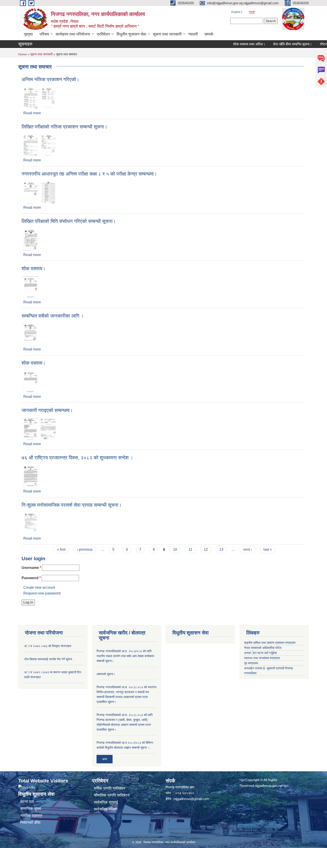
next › (247, 549)
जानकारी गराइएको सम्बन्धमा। (47, 410)
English (235, 12)
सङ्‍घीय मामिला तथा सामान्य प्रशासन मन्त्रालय (269, 642)
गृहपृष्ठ (28, 34)
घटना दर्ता (27, 802)
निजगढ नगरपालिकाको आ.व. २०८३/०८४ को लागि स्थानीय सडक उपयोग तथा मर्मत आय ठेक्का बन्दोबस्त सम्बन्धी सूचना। (125, 656)
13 (221, 549)
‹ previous (85, 549)
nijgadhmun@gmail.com (191, 799)
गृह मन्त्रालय (251, 663)
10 (175, 549)
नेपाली (252, 12)
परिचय (44, 34)
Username (31, 568)
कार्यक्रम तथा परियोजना (73, 34)
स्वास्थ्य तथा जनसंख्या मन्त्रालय (262, 658)
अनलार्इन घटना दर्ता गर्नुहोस (260, 653)
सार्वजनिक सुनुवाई (106, 802)
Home (22, 54)
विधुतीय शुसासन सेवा (131, 34)
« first (61, 549)
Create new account (39, 587)
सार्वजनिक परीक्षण (105, 809)
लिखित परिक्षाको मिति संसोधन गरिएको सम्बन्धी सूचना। (69, 221)
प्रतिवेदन (103, 34)
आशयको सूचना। (106, 674)
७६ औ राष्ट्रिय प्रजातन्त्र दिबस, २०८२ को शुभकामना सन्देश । (77, 457)
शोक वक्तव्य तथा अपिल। (239, 44)
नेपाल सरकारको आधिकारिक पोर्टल (262, 648)
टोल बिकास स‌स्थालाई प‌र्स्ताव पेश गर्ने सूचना (48, 659)
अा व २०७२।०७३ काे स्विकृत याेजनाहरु (47, 646)
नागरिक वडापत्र (31, 816)
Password (31, 578)
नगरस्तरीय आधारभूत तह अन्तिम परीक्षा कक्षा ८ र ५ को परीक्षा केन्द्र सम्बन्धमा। (89, 174)
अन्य (104, 759)
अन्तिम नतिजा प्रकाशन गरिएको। (50, 79)
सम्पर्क (208, 34)
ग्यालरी (193, 34)
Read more (32, 113)
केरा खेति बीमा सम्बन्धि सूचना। (282, 44)
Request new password (42, 593)
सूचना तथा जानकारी (167, 34)
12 (206, 549)
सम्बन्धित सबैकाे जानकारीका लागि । (53, 316)
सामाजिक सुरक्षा (30, 808)
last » (267, 549)
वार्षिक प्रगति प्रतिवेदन (109, 788)
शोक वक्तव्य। (34, 268)
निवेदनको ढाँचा (30, 822)
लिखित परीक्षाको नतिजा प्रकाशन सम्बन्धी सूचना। (64, 127)
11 (190, 549)
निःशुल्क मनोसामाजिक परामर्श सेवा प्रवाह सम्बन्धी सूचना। (72, 505)
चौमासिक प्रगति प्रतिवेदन (111, 795)
